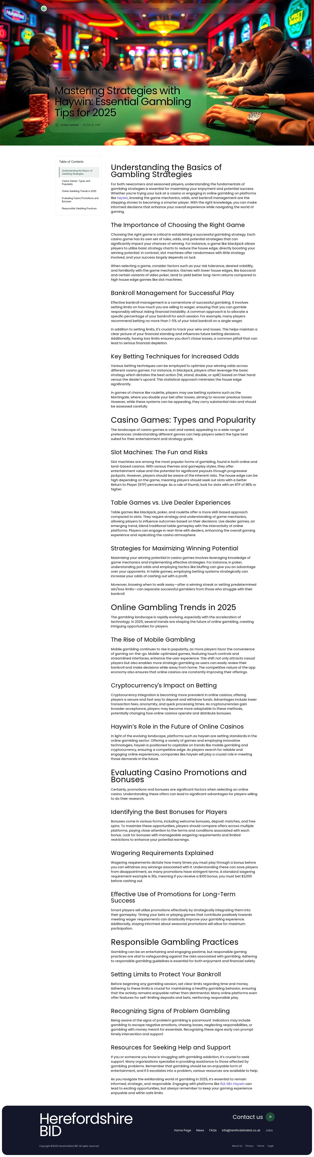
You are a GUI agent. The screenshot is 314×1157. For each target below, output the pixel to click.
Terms (260, 1146)
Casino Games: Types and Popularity (76, 182)
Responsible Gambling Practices (79, 208)
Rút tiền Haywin (232, 1084)
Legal (270, 1146)
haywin (122, 198)
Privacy (249, 1146)
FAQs (213, 1130)
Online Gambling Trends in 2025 (79, 191)
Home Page (182, 1130)
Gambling (63, 78)
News (200, 1130)
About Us (237, 1146)
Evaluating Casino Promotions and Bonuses (80, 200)
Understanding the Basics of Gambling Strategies (77, 172)
